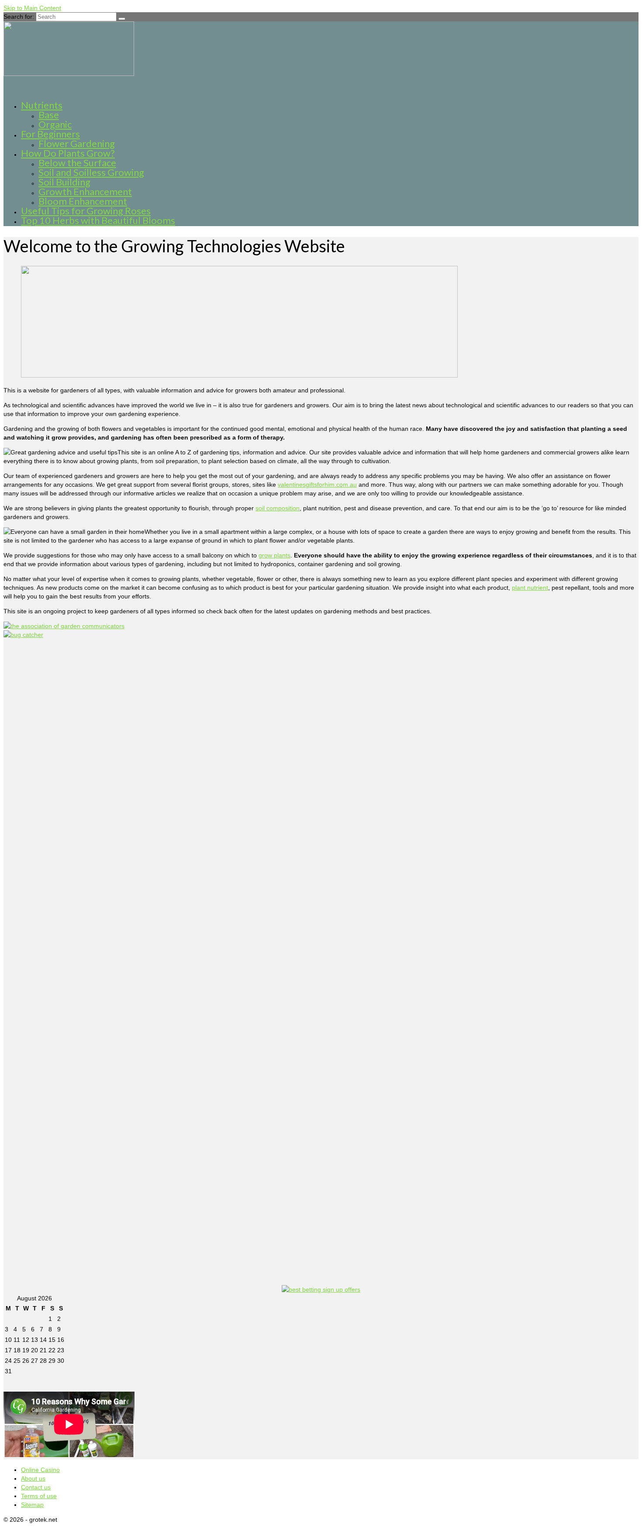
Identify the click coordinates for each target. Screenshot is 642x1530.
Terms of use (39, 1495)
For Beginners (50, 134)
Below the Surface (77, 162)
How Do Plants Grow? (68, 153)
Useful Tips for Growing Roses (86, 211)
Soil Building (64, 182)
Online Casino (40, 1469)
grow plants (274, 555)
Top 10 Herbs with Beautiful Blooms (98, 220)
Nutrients (41, 105)
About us (33, 1478)
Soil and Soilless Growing (91, 172)
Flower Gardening (76, 143)
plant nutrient (530, 587)
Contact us (36, 1487)
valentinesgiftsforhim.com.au (317, 484)
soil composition (277, 508)
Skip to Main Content (32, 7)
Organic (55, 124)
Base (48, 114)
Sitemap (32, 1504)
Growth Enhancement (85, 191)
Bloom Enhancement (82, 201)
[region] (221, 323)
